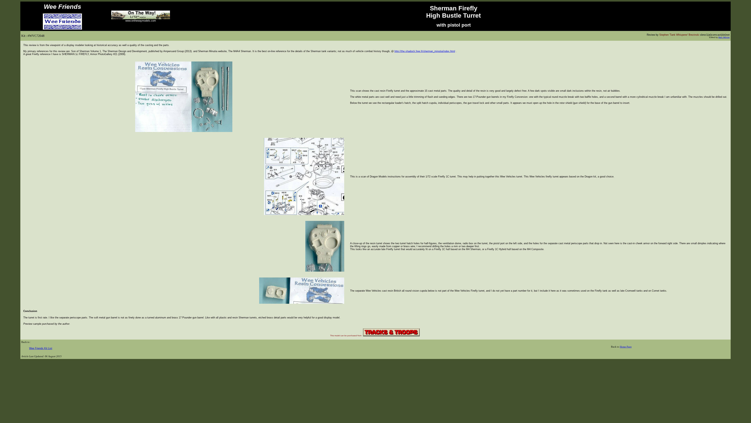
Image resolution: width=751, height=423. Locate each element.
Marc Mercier (724, 37)
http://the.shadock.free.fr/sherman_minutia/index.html (424, 51)
